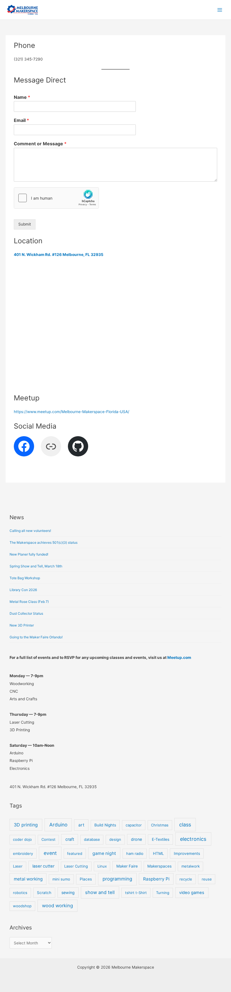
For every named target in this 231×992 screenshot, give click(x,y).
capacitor (134, 825)
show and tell (100, 892)
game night (104, 853)
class (185, 825)
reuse (207, 879)
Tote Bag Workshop (25, 578)
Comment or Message (40, 143)
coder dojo (22, 839)
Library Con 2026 (23, 590)
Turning (162, 892)
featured (74, 853)
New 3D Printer (22, 625)
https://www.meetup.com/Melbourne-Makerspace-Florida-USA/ (71, 411)
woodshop (22, 906)
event (50, 853)
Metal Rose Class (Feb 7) (29, 601)
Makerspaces (159, 866)
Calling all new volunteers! (30, 531)
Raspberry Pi (156, 879)
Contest (48, 839)
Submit (24, 224)
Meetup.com (179, 657)
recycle (185, 879)
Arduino (58, 825)
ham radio (134, 853)
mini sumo (61, 879)
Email (21, 120)
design (115, 839)
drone (136, 839)
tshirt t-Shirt (136, 892)
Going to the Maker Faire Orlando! (36, 637)
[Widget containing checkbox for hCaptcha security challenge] (56, 198)
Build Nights (105, 825)
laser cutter (43, 866)
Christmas (159, 825)
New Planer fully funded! (29, 554)
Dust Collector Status (26, 613)
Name (22, 97)
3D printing (26, 825)
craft (69, 839)
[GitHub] (78, 446)
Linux (102, 866)
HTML (158, 853)
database (92, 839)
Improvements (187, 853)
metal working (28, 879)
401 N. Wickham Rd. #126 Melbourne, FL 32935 (58, 254)
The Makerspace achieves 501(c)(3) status (43, 542)
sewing (68, 892)
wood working (57, 905)
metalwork (190, 866)
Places (86, 879)
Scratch (44, 892)
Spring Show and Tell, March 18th (36, 566)
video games (191, 892)
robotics (20, 892)
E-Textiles (160, 839)
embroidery (23, 853)
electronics (193, 839)
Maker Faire (127, 866)
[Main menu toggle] (220, 9)
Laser (18, 866)
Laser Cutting (76, 866)
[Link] (51, 446)
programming (117, 879)
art (81, 825)
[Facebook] (24, 446)
